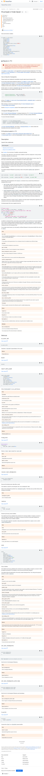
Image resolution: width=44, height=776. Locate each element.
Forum (2, 758)
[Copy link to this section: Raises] (5, 308)
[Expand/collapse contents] (7, 15)
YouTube (3, 764)
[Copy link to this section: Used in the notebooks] (14, 142)
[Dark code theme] (40, 36)
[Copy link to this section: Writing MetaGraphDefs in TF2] (18, 131)
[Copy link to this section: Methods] (8, 335)
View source (3, 341)
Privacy (6, 768)
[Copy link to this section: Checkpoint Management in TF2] (19, 111)
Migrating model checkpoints (8, 147)
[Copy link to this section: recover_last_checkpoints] (17, 472)
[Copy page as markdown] (26, 12)
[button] (22, 61)
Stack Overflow (25, 760)
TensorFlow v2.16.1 (6, 5)
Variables (5, 152)
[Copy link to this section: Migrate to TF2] (13, 61)
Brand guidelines (26, 762)
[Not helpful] (42, 9)
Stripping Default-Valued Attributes (8, 614)
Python (18, 9)
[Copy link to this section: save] (5, 545)
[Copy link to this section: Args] (5, 231)
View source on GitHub (8, 30)
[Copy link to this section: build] (5, 357)
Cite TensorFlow (25, 764)
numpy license (32, 749)
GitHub (2, 760)
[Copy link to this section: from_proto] (9, 437)
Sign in (41, 1)
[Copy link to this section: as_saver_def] (10, 338)
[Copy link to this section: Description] (10, 139)
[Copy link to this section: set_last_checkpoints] (15, 645)
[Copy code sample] (42, 36)
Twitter (2, 762)
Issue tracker (25, 756)
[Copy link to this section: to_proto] (7, 712)
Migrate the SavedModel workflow (9, 149)
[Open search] (30, 1)
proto (26, 126)
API (7, 9)
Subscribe (19, 770)
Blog (2, 756)
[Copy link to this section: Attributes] (6, 324)
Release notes (25, 758)
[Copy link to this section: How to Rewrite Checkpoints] (18, 77)
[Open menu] (2, 1)
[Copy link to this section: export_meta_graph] (13, 369)
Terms (2, 768)
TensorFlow (3, 9)
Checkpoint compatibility (10, 107)
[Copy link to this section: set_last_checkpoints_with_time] (21, 681)
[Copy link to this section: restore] (7, 501)
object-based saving (5, 73)
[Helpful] (40, 9)
